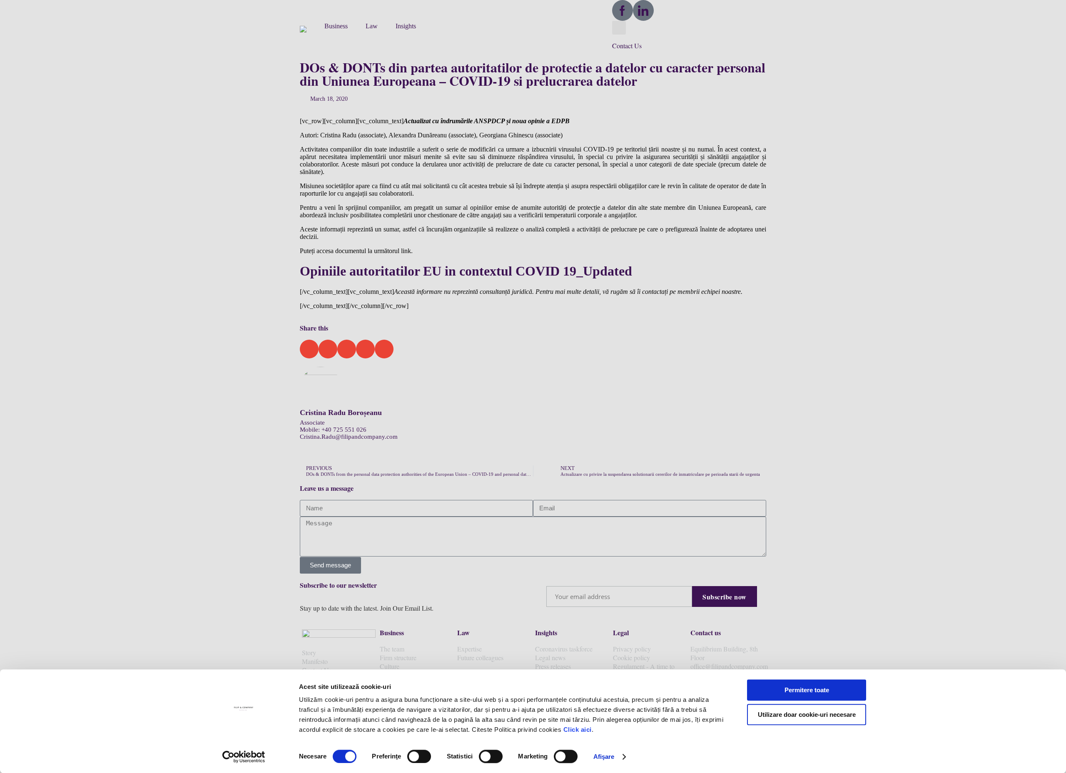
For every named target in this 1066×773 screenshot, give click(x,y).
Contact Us (627, 45)
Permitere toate (807, 689)
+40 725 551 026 (343, 429)
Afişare (604, 756)
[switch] (419, 756)
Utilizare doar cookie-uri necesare (807, 714)
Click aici (577, 729)
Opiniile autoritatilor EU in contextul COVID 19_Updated (466, 270)
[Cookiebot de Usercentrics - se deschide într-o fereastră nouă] (243, 757)
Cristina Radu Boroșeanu (341, 412)
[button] (308, 28)
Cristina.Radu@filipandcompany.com (349, 436)
